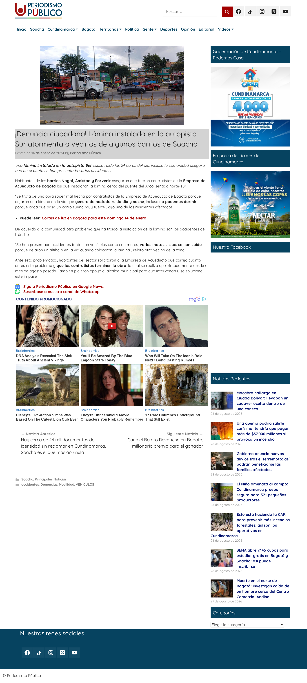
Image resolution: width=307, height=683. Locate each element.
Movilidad (66, 484)
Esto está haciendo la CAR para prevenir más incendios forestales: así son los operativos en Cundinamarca (250, 525)
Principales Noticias (51, 479)
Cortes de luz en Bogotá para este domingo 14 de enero (94, 218)
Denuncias (48, 484)
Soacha (27, 479)
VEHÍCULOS (85, 484)
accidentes (30, 484)
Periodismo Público (85, 153)
